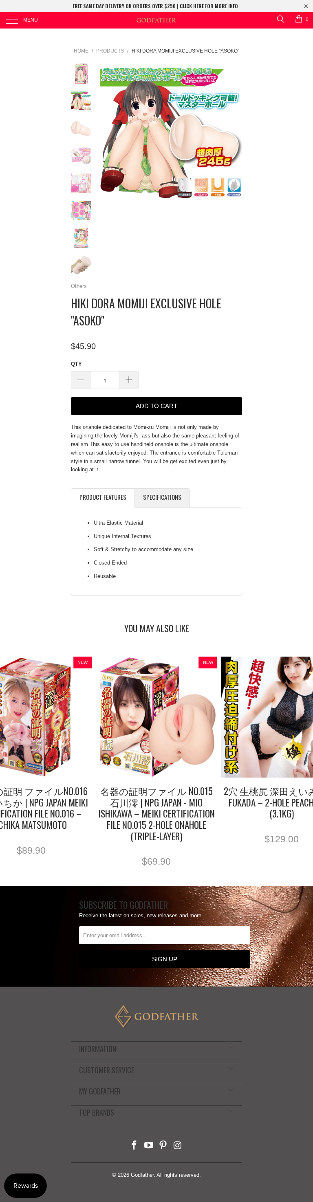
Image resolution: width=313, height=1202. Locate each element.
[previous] (107, 135)
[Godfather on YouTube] (149, 1146)
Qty (76, 364)
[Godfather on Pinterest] (163, 1146)
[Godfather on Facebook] (134, 1146)
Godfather (142, 1175)
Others (79, 286)
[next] (234, 135)
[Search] (280, 19)
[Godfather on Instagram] (178, 1146)
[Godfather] (156, 20)
